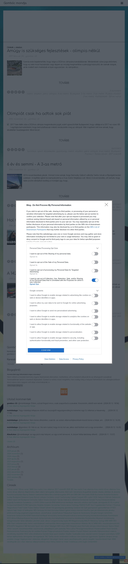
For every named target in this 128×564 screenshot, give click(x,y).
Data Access (64, 359)
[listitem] (64, 248)
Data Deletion (49, 359)
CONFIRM (46, 350)
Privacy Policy (78, 359)
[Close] (107, 205)
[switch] (95, 253)
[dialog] (64, 282)
